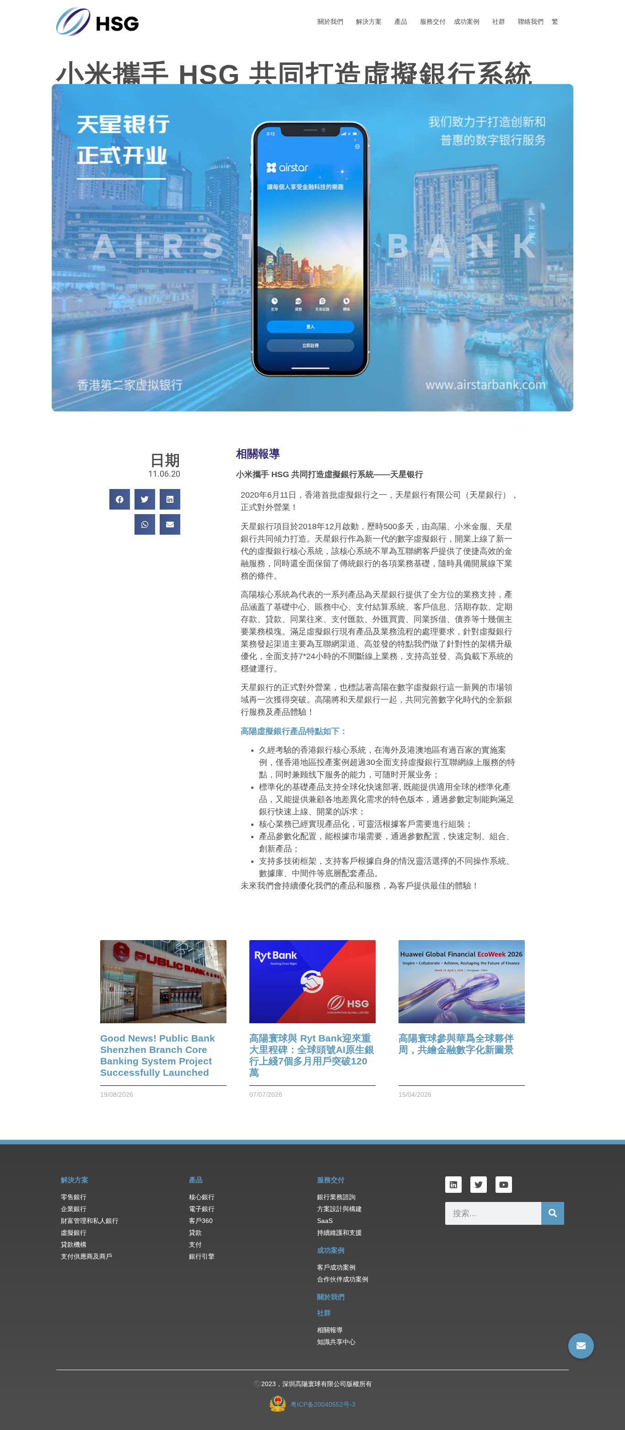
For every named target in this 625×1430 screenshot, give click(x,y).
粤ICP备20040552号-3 (323, 1404)
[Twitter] (478, 1184)
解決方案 (369, 21)
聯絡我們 (531, 21)
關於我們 (330, 21)
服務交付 (433, 21)
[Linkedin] (453, 1184)
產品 (400, 21)
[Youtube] (504, 1184)
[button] (119, 499)
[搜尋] (552, 1213)
